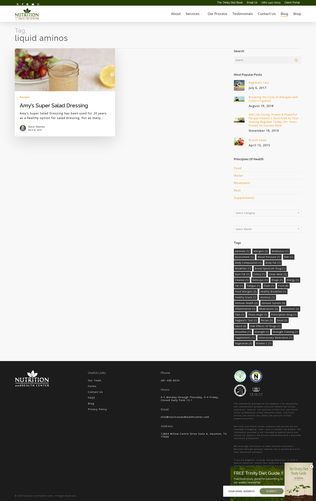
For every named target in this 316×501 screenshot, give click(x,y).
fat (239, 285)
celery (259, 274)
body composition (248, 262)
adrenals (242, 251)
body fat (273, 262)
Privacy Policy (97, 409)
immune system (273, 303)
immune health (246, 303)
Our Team (94, 380)
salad (282, 320)
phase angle (257, 314)
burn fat (242, 274)
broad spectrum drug (270, 268)
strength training (285, 331)
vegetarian (243, 343)
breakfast (243, 268)
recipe (267, 320)
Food (238, 168)
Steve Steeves (36, 126)
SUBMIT (271, 491)
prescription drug (284, 314)
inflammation (245, 308)
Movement (242, 183)
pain (239, 314)
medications (268, 308)
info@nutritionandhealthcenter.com (185, 417)
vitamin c (264, 343)
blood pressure (269, 256)
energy (293, 280)
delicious (260, 280)
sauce (240, 326)
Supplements (244, 198)
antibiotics (280, 251)
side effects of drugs (265, 326)
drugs (277, 280)
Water (238, 175)
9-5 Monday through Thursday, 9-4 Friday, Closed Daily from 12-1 (190, 399)
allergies (260, 251)
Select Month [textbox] (244, 229)
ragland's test (246, 320)
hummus (267, 297)
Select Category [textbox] (245, 213)
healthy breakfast (273, 291)
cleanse (242, 280)
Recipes (25, 97)
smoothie (243, 331)
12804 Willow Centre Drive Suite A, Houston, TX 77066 (194, 435)
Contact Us (95, 391)
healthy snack (245, 297)
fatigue (253, 285)
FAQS (91, 397)
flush (269, 285)
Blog (91, 403)
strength (262, 331)
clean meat (278, 274)
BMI (288, 256)
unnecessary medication (275, 337)
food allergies (246, 291)
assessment (244, 256)
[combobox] (267, 213)
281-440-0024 (170, 380)
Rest (237, 190)
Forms (92, 386)
